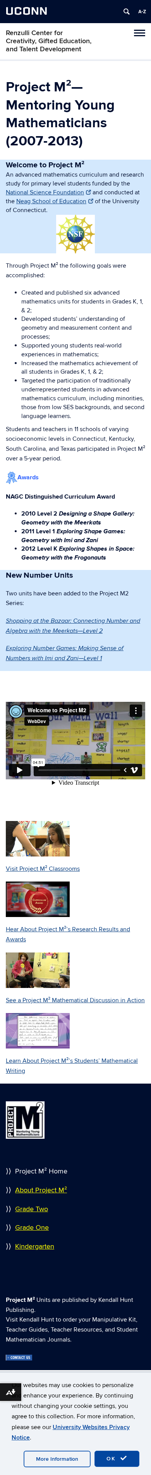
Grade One (32, 1228)
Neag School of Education (51, 201)
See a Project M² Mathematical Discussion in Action (75, 1000)
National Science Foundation (45, 192)
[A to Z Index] (142, 11)
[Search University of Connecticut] (126, 11)
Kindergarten (34, 1246)
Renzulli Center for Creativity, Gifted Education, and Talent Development (48, 41)
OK (112, 1458)
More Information (57, 1459)
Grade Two (31, 1209)
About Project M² (41, 1190)
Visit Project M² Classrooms (43, 869)
